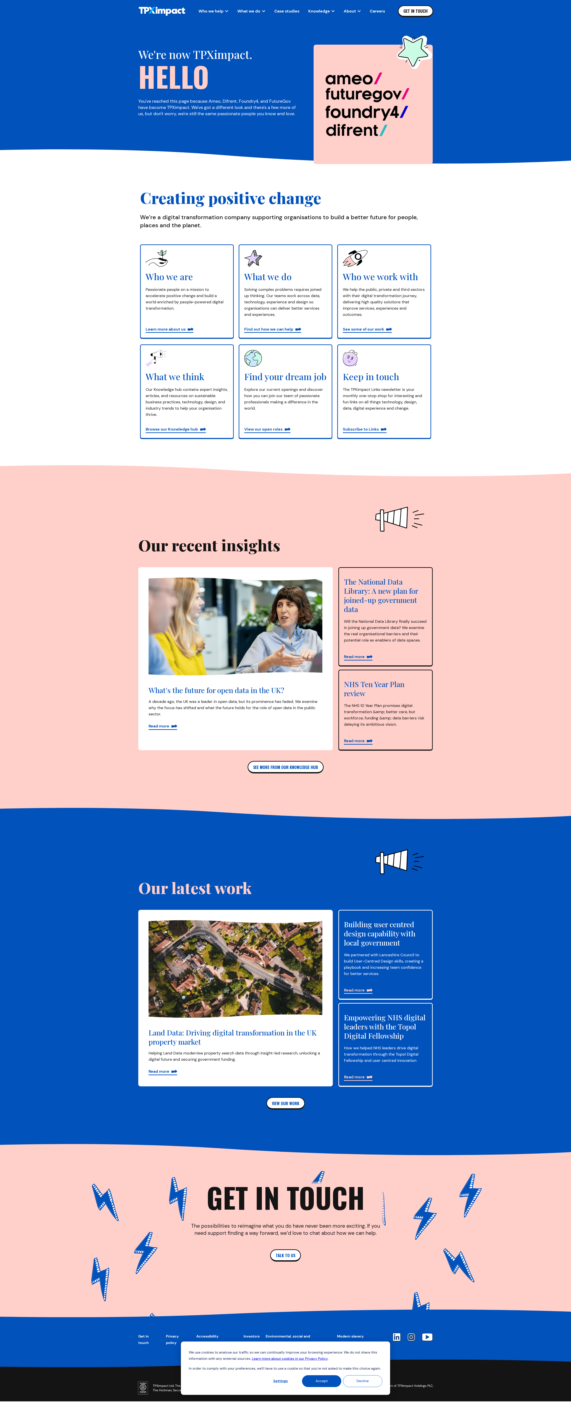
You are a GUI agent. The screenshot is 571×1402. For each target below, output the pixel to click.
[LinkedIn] (397, 1337)
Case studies (286, 11)
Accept (322, 1381)
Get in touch (415, 11)
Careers (377, 11)
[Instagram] (411, 1337)
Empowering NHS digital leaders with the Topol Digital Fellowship (385, 1026)
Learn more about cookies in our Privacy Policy (290, 1358)
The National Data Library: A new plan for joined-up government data (381, 595)
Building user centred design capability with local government (379, 933)
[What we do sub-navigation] (264, 11)
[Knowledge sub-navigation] (333, 11)
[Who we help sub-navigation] (227, 11)
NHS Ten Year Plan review (374, 688)
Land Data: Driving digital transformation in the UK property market (233, 1037)
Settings (280, 1381)
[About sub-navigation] (359, 11)
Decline (362, 1381)
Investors (252, 1336)
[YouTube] (427, 1337)
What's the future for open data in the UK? (216, 690)
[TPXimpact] (162, 11)
